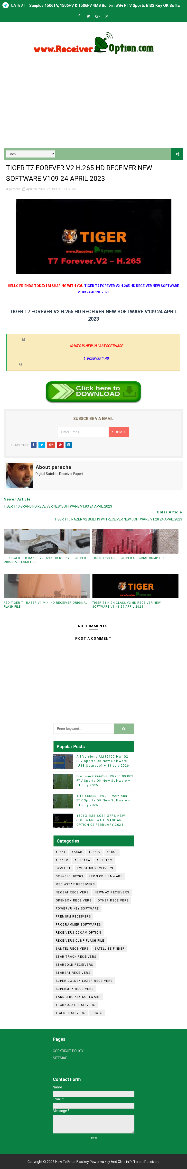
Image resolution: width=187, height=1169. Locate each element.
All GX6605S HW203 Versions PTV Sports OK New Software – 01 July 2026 (103, 800)
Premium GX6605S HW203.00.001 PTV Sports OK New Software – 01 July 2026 (104, 780)
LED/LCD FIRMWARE (105, 876)
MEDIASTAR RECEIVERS (75, 884)
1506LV (95, 852)
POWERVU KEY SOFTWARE (77, 908)
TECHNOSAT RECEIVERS (75, 1005)
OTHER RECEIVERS (113, 900)
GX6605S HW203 (70, 876)
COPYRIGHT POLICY (68, 1051)
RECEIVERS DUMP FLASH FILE (80, 940)
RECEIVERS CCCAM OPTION (78, 932)
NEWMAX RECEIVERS (112, 892)
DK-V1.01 (63, 868)
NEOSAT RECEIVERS (72, 892)
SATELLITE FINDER (110, 948)
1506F (61, 852)
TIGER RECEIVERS (64, 189)
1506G (77, 852)
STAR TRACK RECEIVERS (76, 956)
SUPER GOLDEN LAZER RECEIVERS (84, 981)
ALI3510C (104, 860)
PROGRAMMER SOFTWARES (78, 924)
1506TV (62, 860)
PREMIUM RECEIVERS (73, 916)
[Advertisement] (93, 107)
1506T (112, 852)
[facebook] (79, 16)
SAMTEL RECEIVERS (72, 948)
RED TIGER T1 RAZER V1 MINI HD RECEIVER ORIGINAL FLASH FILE (45, 605)
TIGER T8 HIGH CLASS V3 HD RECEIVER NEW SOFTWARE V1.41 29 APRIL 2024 (126, 605)
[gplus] (97, 16)
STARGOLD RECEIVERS (74, 964)
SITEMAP (60, 1058)
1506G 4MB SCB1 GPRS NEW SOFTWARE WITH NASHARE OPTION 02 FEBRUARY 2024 (100, 820)
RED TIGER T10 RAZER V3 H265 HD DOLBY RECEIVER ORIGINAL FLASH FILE (45, 560)
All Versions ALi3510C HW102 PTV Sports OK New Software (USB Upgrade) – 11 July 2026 (102, 761)
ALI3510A (82, 860)
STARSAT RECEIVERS (73, 972)
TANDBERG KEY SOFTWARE (78, 997)
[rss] (107, 16)
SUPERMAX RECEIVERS (75, 989)
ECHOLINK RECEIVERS (95, 868)
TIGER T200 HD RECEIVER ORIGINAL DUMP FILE (128, 558)
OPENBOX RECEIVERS (74, 900)
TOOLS (97, 1013)
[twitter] (88, 16)
